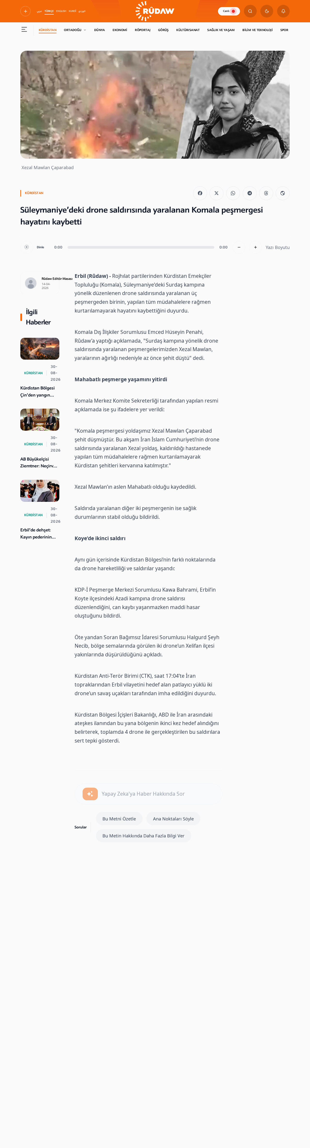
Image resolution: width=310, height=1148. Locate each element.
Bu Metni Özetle (119, 819)
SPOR (284, 30)
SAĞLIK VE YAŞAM (221, 30)
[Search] (250, 11)
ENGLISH (61, 11)
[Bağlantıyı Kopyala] (283, 193)
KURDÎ (72, 11)
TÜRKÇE (49, 11)
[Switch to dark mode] (266, 11)
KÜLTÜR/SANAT (188, 30)
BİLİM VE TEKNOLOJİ (257, 30)
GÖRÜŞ (163, 30)
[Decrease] (239, 247)
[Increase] (255, 247)
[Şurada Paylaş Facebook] (200, 193)
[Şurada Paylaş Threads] (266, 193)
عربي (39, 11)
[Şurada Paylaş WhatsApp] (233, 193)
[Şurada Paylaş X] (216, 193)
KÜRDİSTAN (47, 30)
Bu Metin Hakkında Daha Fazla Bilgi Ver (143, 836)
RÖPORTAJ (142, 30)
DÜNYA (99, 30)
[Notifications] (283, 11)
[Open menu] (24, 30)
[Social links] (25, 11)
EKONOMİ (120, 30)
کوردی (81, 11)
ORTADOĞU (72, 30)
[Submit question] (90, 794)
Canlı (226, 11)
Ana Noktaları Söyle (173, 819)
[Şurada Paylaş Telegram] (250, 193)
